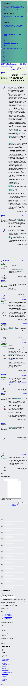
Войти (6, 60)
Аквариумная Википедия (5, 659)
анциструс (21, 133)
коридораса (18, 398)
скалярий (15, 130)
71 (6, 337)
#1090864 (24, 390)
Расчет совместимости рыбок (6, 664)
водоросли (15, 127)
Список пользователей (16, 17)
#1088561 (24, 213)
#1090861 (24, 372)
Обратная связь (8, 45)
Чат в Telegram (19, 25)
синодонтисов (12, 328)
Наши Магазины (8, 34)
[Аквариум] (14, 49)
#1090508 (24, 320)
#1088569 (24, 246)
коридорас (11, 136)
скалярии (10, 185)
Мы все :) (16, 34)
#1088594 (24, 278)
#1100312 (24, 469)
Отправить (9, 499)
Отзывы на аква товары (16, 6)
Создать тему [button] (14, 68)
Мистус (10, 359)
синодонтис (20, 269)
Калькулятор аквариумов (14, 9)
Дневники (7, 6)
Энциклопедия (8, 7)
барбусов (20, 132)
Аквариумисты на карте (10, 26)
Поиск (6, 43)
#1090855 (24, 339)
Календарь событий (9, 25)
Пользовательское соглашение (7, 673)
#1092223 (24, 421)
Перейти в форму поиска (7, 605)
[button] (3, 72)
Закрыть (3, 499)
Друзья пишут (8, 619)
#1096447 (24, 439)
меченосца (11, 106)
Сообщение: (4, 498)
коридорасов (16, 182)
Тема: (2, 479)
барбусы (10, 186)
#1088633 (24, 296)
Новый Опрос (15, 69)
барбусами (11, 237)
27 (6, 275)
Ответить (13, 70)
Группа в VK (21, 26)
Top (2, 684)
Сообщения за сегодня (10, 16)
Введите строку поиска (7, 595)
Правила (24, 17)
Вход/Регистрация (13, 43)
